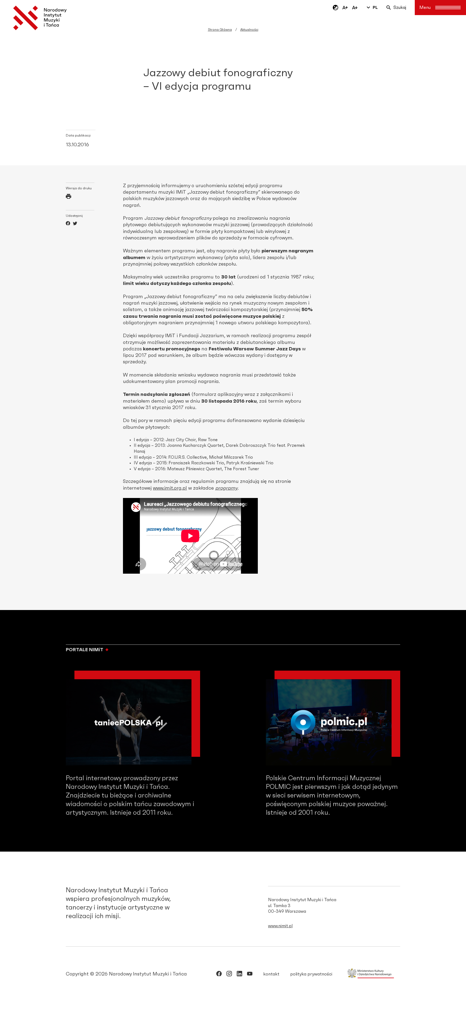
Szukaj (399, 7)
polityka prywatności (311, 974)
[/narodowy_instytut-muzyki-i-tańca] (239, 975)
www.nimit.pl (280, 926)
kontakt (271, 974)
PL (375, 7)
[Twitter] (75, 224)
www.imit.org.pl (170, 488)
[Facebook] (68, 224)
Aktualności (249, 29)
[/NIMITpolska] (219, 975)
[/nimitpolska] (229, 975)
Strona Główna (220, 29)
